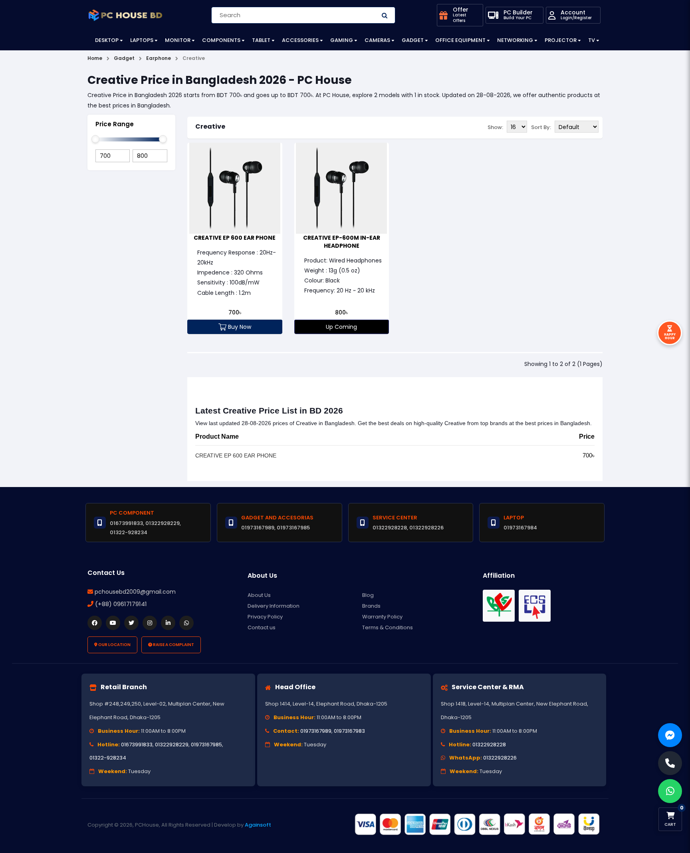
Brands (371, 606)
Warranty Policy (382, 616)
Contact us (262, 627)
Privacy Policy (265, 616)
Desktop (107, 40)
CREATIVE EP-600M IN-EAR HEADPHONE (341, 242)
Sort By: (541, 127)
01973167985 (206, 744)
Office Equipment (460, 40)
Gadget (413, 40)
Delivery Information (273, 606)
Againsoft (258, 825)
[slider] (95, 139)
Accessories (300, 40)
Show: (495, 127)
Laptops (141, 40)
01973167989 (315, 731)
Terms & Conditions (387, 627)
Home (94, 58)
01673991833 (137, 744)
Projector (561, 40)
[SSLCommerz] (477, 825)
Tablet (261, 40)
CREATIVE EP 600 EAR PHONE (235, 238)
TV (591, 40)
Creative (210, 126)
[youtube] (113, 623)
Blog (368, 595)
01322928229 (171, 744)
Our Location (114, 645)
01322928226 (500, 758)
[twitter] (131, 623)
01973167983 (349, 731)
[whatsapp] (186, 623)
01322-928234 (107, 758)
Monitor (177, 40)
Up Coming (341, 327)
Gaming (341, 40)
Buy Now (238, 327)
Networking (515, 40)
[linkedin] (168, 623)
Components (221, 40)
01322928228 (489, 744)
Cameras (377, 40)
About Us (259, 595)
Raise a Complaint (173, 645)
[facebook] (94, 623)
